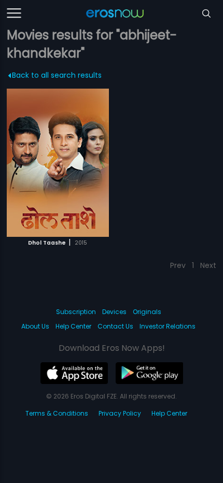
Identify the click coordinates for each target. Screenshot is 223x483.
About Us (35, 326)
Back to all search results (57, 75)
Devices (114, 311)
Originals (147, 311)
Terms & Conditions (56, 413)
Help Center (73, 326)
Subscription (76, 311)
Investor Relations (168, 326)
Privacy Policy (120, 413)
